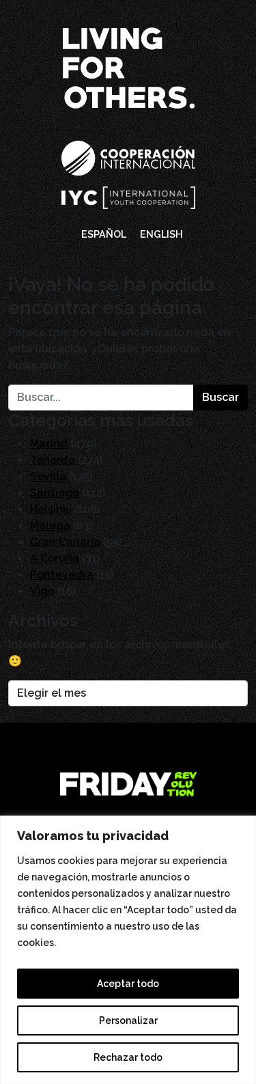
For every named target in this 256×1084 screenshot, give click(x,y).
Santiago (54, 492)
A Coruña (54, 558)
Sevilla (48, 476)
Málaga (50, 525)
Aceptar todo (128, 983)
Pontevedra (62, 574)
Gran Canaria (65, 542)
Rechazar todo (128, 1057)
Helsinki (51, 509)
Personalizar (128, 1020)
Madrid (49, 443)
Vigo (42, 591)
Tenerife (52, 460)
